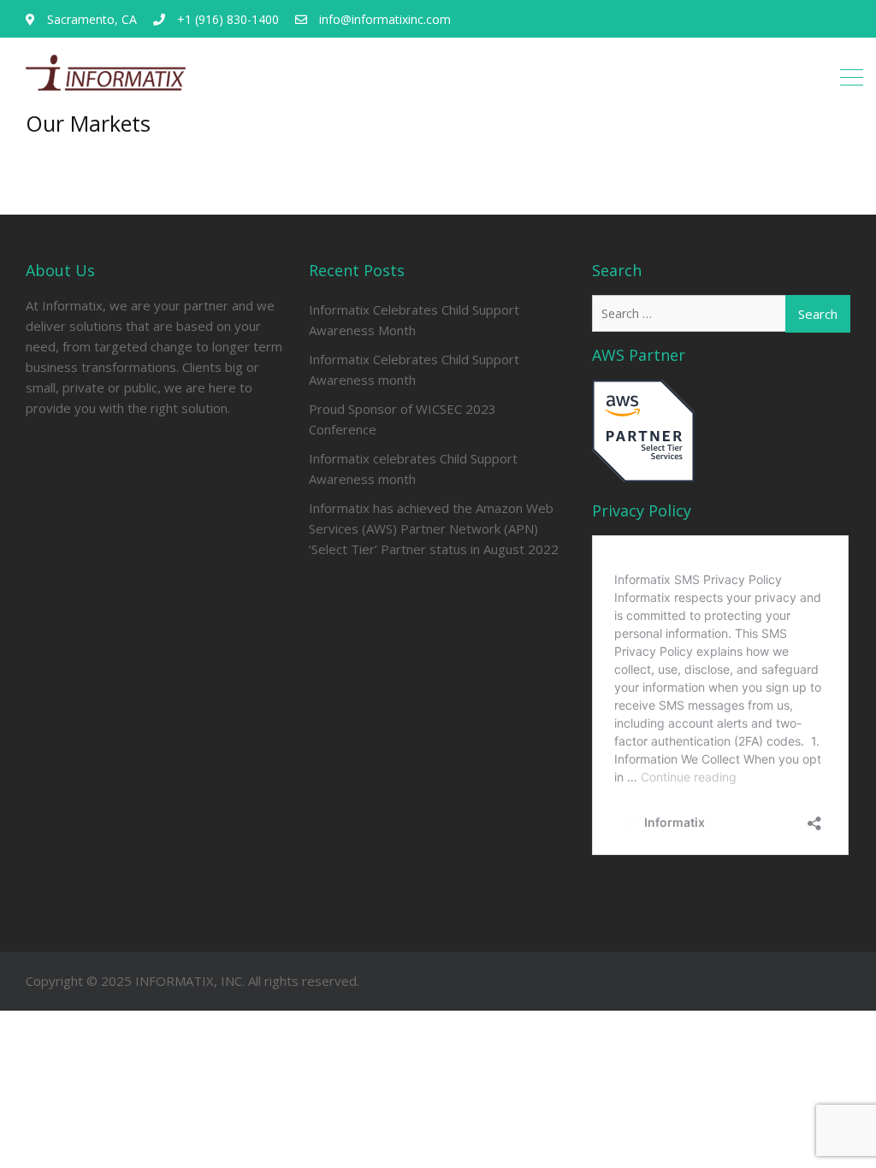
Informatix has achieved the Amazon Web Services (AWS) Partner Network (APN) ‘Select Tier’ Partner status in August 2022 (434, 528)
